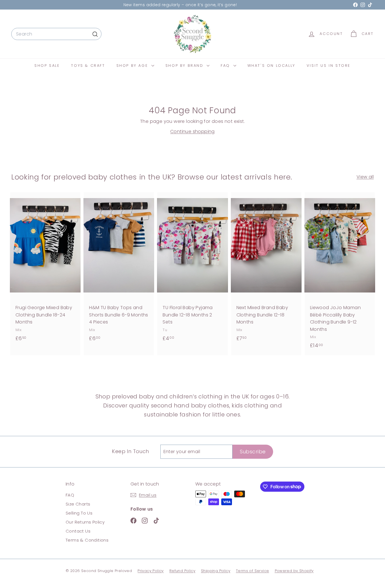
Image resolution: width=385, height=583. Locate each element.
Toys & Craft (88, 65)
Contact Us (78, 531)
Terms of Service (252, 570)
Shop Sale (47, 65)
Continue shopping (192, 131)
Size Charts (78, 504)
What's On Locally (271, 65)
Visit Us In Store (329, 65)
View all (365, 177)
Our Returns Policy (85, 522)
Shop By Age (133, 65)
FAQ (226, 65)
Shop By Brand (185, 65)
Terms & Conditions (87, 540)
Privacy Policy (151, 570)
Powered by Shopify (294, 570)
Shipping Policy (215, 570)
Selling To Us (79, 513)
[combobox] (56, 34)
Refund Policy (182, 570)
